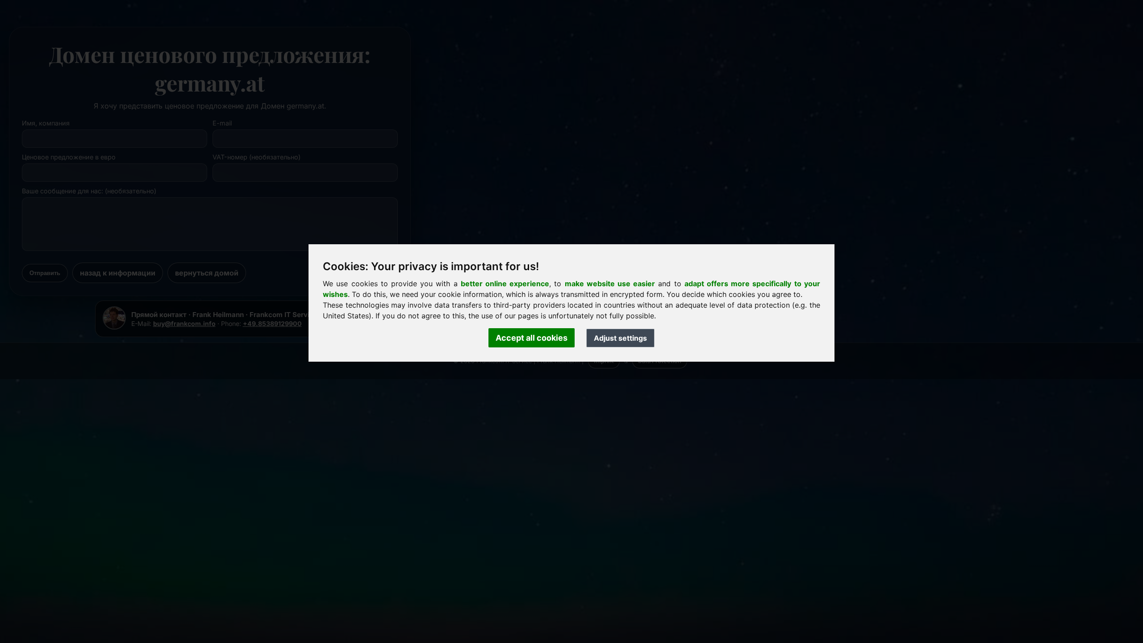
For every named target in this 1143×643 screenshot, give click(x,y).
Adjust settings (620, 338)
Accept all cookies (531, 337)
